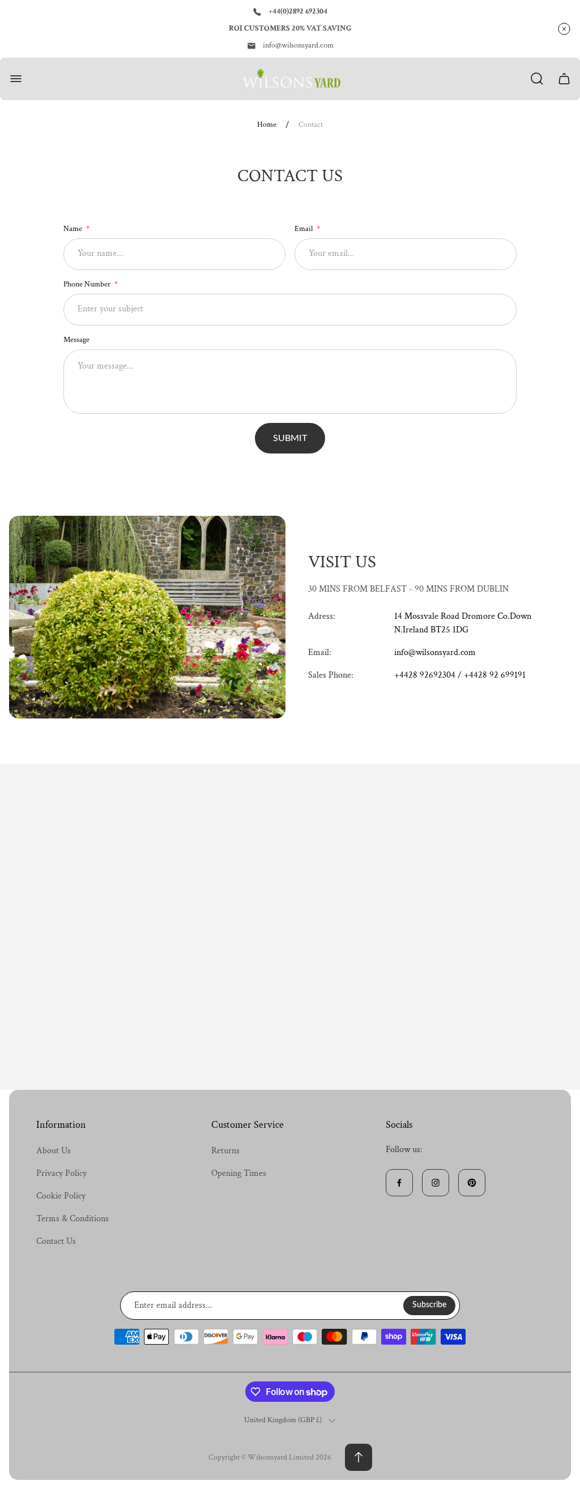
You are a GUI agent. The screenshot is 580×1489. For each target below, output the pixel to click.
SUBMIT (290, 438)
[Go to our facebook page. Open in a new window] (399, 1182)
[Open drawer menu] (16, 79)
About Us (53, 1151)
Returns (225, 1151)
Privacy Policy (61, 1173)
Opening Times (238, 1173)
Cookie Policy (61, 1196)
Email (304, 229)
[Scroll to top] (358, 1457)
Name (73, 229)
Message (76, 340)
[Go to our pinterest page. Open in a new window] (471, 1182)
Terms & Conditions (72, 1219)
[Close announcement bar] (564, 29)
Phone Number (87, 284)
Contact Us (56, 1241)
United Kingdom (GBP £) (283, 1420)
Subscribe (429, 1305)
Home (266, 125)
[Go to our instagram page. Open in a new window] (435, 1182)
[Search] (536, 78)
